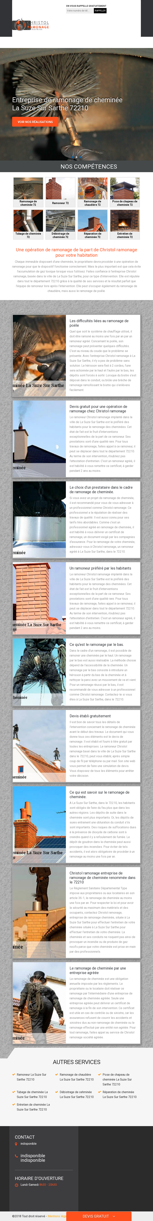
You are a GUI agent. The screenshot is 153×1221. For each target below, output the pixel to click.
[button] (73, 157)
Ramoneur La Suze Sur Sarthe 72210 (31, 1077)
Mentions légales (59, 1216)
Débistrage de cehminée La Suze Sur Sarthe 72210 (77, 1094)
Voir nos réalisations (35, 122)
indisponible (25, 9)
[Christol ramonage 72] (30, 24)
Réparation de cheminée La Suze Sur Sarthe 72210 (120, 1094)
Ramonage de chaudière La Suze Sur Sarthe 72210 (77, 1077)
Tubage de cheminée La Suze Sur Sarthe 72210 (32, 1094)
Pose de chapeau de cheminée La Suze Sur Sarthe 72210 (117, 1079)
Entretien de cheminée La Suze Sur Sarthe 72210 (33, 1107)
